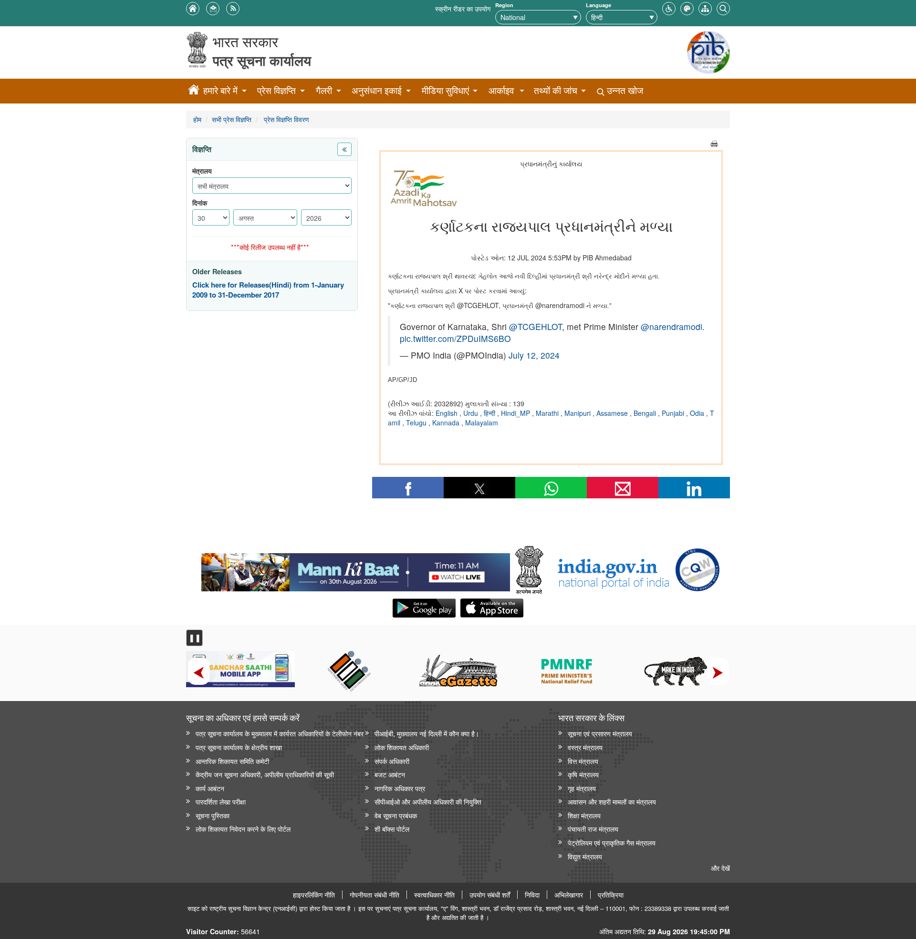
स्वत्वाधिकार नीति (434, 894)
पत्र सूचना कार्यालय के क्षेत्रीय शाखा (239, 747)
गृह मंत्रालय (582, 788)
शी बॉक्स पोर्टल (392, 829)
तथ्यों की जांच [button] (555, 90)
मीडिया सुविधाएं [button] (445, 90)
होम (197, 119)
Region (504, 5)
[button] (669, 7)
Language (598, 5)
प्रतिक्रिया (611, 894)
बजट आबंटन (390, 774)
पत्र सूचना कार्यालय (262, 60)
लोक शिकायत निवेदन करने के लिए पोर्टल (243, 829)
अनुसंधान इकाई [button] (377, 90)
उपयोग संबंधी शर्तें (489, 894)
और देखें (720, 868)
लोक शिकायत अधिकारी (402, 747)
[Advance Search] (723, 7)
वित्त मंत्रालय (583, 761)
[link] (355, 569)
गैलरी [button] (324, 90)
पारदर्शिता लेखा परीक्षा (221, 801)
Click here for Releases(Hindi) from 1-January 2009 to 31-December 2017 (268, 290)
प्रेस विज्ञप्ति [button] (276, 90)
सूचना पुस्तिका (212, 815)
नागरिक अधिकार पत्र (400, 788)
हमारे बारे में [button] (220, 90)
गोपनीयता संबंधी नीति (374, 894)
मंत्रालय (202, 170)
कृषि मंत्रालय (583, 774)
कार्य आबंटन (210, 788)
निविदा (532, 894)
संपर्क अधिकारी (392, 761)
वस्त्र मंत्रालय (585, 747)
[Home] (193, 91)
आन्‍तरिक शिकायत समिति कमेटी (232, 761)
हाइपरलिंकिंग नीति (314, 894)
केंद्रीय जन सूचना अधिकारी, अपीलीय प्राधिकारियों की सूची (265, 774)
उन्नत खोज (623, 90)
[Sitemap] (705, 7)
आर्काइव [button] (501, 90)
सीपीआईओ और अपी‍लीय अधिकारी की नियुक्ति (428, 801)
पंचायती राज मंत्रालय (593, 829)
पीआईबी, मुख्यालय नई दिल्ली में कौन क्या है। (427, 733)
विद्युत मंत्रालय (585, 856)
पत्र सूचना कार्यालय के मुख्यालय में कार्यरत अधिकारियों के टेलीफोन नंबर (280, 733)
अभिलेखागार (568, 894)
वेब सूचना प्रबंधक (396, 815)
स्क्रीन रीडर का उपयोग (462, 8)
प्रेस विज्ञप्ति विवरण (285, 119)
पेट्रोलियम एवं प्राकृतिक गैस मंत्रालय (612, 842)
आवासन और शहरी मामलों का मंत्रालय (612, 801)
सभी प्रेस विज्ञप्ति (231, 119)
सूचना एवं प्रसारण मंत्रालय (600, 733)
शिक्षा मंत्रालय (584, 815)
